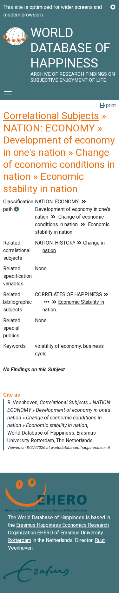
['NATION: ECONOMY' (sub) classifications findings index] (16, 209)
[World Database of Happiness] (15, 52)
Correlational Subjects (51, 116)
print (110, 105)
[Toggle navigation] (8, 92)
